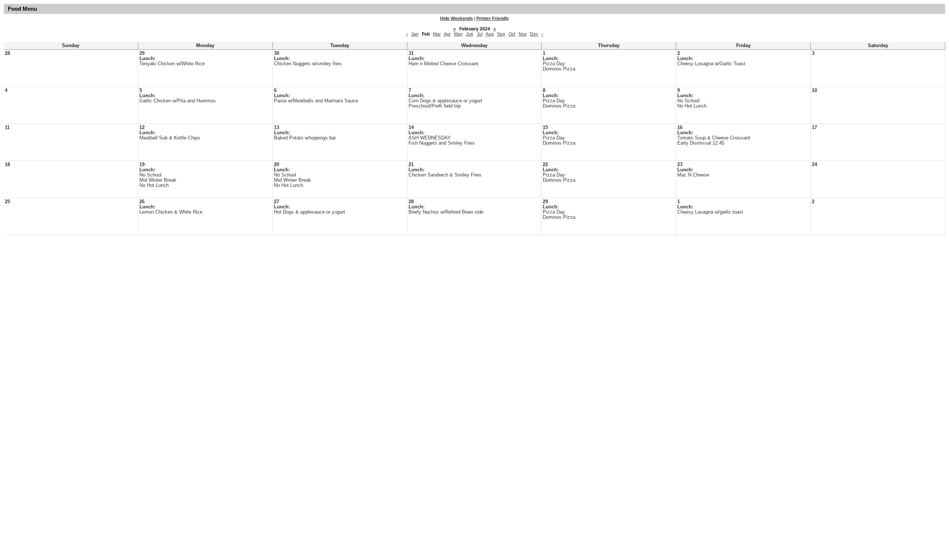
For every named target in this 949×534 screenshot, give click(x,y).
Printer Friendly (492, 18)
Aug (490, 34)
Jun (469, 34)
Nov (523, 34)
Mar (437, 34)
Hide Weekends (456, 18)
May (458, 34)
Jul (480, 34)
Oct (512, 34)
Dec (534, 34)
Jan (415, 34)
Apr (447, 34)
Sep (501, 34)
